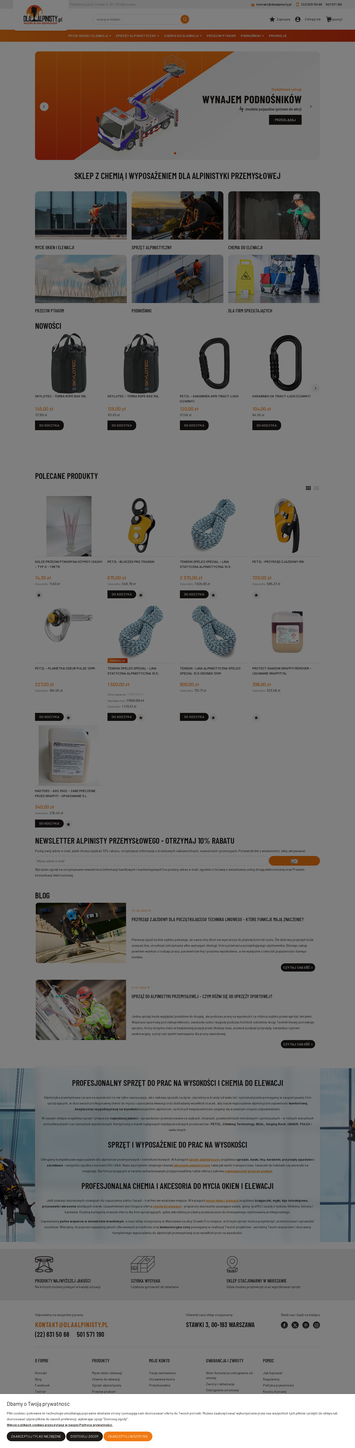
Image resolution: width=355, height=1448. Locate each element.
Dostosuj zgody (85, 1436)
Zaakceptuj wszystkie (128, 1436)
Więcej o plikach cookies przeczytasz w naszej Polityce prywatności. (60, 1425)
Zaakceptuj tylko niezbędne (36, 1436)
